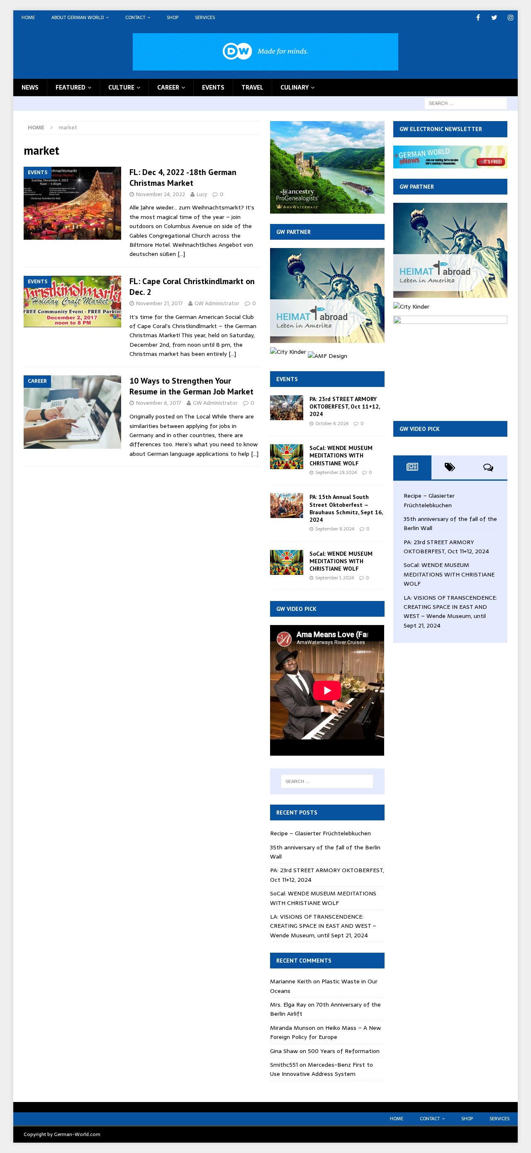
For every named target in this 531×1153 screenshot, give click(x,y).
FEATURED (70, 87)
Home (28, 17)
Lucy (202, 194)
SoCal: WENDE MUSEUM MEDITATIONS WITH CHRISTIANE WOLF (341, 455)
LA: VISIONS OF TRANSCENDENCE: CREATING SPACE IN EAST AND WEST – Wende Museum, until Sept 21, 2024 (323, 926)
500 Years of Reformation (344, 1051)
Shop (172, 17)
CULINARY (294, 87)
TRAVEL (252, 87)
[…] (181, 253)
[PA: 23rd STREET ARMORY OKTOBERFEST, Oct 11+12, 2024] (286, 407)
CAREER (168, 87)
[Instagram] (510, 17)
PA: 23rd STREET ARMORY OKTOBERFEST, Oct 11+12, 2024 (344, 406)
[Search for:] (465, 102)
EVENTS (213, 87)
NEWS (30, 87)
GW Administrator (217, 303)
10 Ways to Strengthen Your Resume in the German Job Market (191, 386)
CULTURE (121, 87)
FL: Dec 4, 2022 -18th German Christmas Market (182, 177)
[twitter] (494, 17)
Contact (135, 17)
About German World (77, 17)
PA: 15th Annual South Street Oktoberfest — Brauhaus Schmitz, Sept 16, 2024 (345, 508)
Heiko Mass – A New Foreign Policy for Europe (325, 1032)
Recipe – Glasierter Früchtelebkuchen (320, 833)
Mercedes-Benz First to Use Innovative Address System (321, 1069)
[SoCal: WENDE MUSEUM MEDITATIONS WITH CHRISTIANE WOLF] (286, 456)
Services (205, 17)
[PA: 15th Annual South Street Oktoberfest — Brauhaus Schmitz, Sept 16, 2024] (286, 505)
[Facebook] (478, 17)
